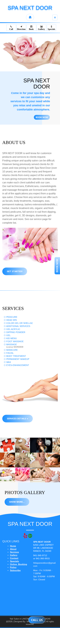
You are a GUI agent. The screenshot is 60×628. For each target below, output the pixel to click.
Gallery (13, 555)
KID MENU (11, 338)
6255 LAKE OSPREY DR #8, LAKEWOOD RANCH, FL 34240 (43, 548)
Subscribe (15, 570)
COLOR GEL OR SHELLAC (19, 323)
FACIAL (10, 353)
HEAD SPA (11, 320)
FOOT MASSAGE (15, 341)
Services (14, 552)
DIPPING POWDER (15, 332)
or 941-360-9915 (41, 558)
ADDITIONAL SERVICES (18, 326)
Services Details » (17, 418)
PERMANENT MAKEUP (17, 359)
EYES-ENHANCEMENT (17, 365)
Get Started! (14, 271)
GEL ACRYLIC (13, 329)
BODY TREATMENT (16, 356)
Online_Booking (18, 564)
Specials (14, 561)
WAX (8, 362)
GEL (8, 335)
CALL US (37, 620)
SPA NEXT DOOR (30, 8)
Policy (13, 567)
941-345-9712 (40, 555)
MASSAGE (11, 344)
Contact (14, 558)
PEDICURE (11, 317)
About (13, 549)
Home (13, 546)
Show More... (17, 501)
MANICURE (12, 350)
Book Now (42, 117)
